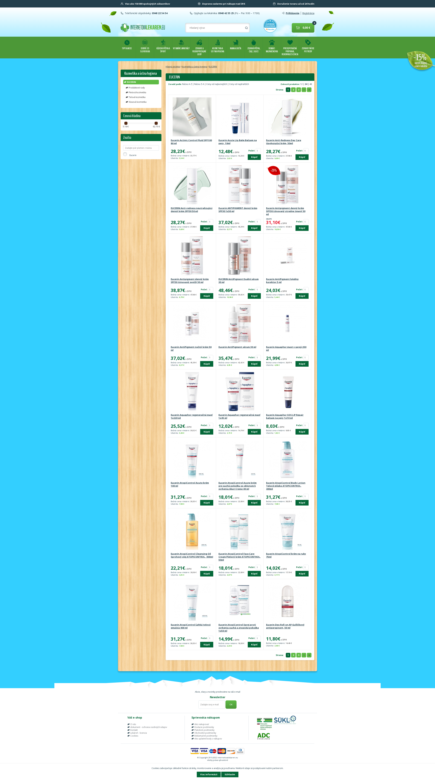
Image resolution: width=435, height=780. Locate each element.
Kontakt (134, 730)
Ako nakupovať (201, 724)
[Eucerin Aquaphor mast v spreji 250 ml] (287, 324)
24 (306, 84)
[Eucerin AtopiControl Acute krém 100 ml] (192, 460)
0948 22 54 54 (159, 13)
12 (301, 84)
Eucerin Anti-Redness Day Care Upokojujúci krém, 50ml (283, 142)
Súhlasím (230, 774)
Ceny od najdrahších (239, 84)
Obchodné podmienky (205, 732)
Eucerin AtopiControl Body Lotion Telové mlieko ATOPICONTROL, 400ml (285, 485)
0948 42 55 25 (226, 13)
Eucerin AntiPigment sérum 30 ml (237, 346)
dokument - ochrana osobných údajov (148, 727)
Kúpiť (254, 157)
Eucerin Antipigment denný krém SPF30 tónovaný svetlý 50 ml (190, 281)
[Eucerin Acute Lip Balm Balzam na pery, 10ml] (240, 117)
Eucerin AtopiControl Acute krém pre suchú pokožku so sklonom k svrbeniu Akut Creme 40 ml (238, 485)
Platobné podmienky (204, 730)
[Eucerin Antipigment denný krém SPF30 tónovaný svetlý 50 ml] (192, 256)
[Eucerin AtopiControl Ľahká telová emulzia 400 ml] (192, 601)
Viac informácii (208, 774)
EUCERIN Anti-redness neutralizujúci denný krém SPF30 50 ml (191, 210)
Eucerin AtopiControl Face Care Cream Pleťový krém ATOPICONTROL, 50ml (240, 556)
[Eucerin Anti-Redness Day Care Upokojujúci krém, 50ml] (287, 117)
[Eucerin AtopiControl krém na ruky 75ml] (287, 530)
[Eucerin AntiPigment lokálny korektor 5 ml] (287, 256)
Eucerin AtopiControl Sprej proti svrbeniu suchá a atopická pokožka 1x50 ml (239, 627)
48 (310, 84)
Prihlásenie (292, 13)
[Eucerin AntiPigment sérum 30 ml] (240, 324)
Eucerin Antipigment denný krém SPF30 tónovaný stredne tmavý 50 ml (285, 211)
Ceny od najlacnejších (216, 84)
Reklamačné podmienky (205, 735)
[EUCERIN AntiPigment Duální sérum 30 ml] (240, 256)
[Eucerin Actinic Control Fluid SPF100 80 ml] (192, 117)
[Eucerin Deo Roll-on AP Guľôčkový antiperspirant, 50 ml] (287, 601)
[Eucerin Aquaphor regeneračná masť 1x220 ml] (192, 392)
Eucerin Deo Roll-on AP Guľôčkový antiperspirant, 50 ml (285, 626)
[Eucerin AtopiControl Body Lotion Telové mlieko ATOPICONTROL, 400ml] (287, 460)
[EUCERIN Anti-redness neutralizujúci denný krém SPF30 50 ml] (192, 185)
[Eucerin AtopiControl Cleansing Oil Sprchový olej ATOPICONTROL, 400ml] (192, 530)
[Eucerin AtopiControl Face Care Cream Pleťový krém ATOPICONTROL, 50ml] (240, 530)
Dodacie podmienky (204, 727)
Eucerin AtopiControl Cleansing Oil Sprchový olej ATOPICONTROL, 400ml (192, 555)
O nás (133, 724)
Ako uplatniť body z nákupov (208, 738)
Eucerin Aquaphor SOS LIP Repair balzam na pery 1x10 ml (284, 416)
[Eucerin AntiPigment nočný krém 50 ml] (192, 324)
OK (231, 704)
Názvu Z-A (199, 84)
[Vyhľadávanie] (246, 27)
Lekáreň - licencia (138, 732)
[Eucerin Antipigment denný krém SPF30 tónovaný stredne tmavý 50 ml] (287, 185)
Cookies (134, 735)
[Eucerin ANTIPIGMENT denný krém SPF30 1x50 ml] (240, 185)
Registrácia (308, 13)
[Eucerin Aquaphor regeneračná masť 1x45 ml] (240, 392)
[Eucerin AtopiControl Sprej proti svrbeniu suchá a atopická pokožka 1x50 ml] (240, 601)
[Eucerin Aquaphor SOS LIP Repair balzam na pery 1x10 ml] (287, 392)
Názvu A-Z (187, 84)
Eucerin (132, 155)
